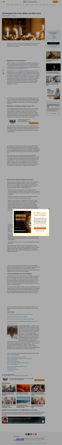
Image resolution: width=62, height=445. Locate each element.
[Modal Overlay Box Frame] (31, 222)
